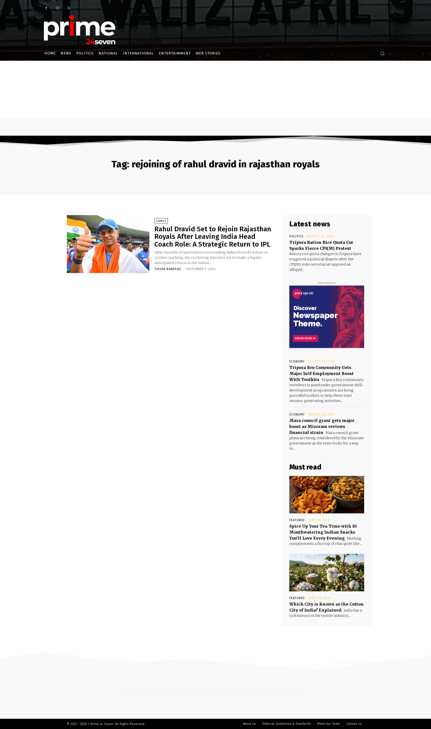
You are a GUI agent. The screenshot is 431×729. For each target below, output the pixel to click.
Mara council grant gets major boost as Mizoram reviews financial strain (321, 426)
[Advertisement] (215, 98)
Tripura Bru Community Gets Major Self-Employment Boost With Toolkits (321, 373)
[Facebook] (46, 8)
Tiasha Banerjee (167, 269)
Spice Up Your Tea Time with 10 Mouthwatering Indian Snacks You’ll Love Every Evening (323, 532)
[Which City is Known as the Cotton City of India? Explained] (326, 572)
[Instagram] (57, 8)
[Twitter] (68, 8)
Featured (297, 520)
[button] (382, 53)
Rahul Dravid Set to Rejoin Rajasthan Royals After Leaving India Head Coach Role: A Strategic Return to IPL (212, 237)
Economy (297, 361)
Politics (296, 236)
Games (161, 221)
